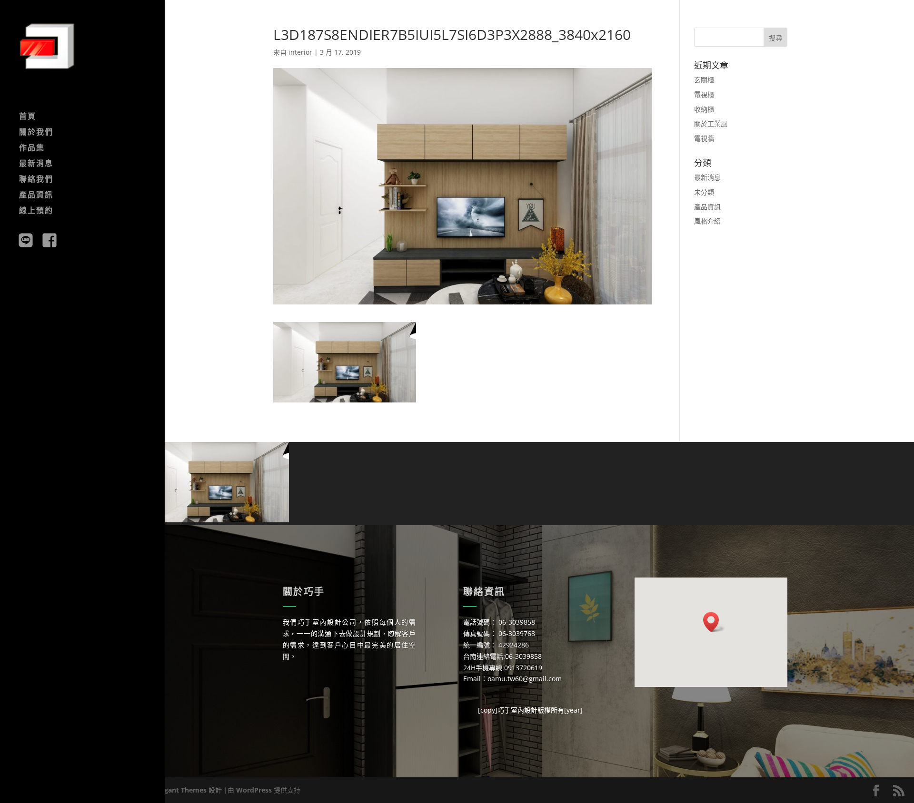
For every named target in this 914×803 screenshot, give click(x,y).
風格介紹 (707, 220)
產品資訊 (36, 195)
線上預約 (36, 211)
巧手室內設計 (517, 710)
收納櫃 (704, 109)
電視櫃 (704, 94)
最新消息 (36, 164)
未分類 (704, 191)
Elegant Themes (181, 789)
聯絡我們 (36, 180)
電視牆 (704, 138)
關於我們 (36, 132)
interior (300, 52)
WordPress (254, 789)
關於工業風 (710, 123)
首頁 (27, 117)
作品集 (32, 148)
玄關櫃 (704, 79)
